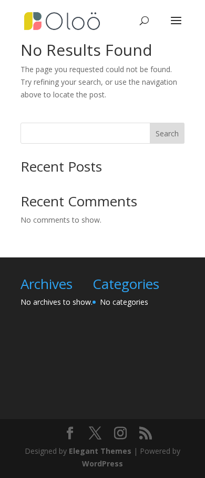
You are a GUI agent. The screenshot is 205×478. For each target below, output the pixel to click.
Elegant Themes (100, 451)
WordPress (102, 464)
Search (167, 133)
